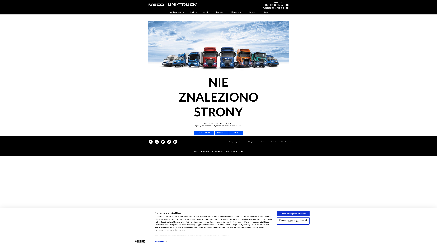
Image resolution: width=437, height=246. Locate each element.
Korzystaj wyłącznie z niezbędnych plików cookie (293, 221)
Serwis (192, 12)
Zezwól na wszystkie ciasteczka (293, 214)
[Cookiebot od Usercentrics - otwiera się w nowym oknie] (139, 241)
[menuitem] (175, 12)
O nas (266, 12)
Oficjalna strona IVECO (256, 142)
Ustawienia (159, 242)
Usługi (205, 12)
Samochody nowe (175, 12)
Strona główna (204, 133)
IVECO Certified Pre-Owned (280, 142)
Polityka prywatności (236, 142)
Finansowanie (236, 12)
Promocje (219, 12)
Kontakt (252, 12)
